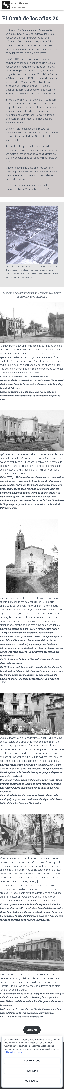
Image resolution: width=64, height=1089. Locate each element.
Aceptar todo (32, 1060)
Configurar (32, 1081)
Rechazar (32, 1070)
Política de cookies (13, 1052)
